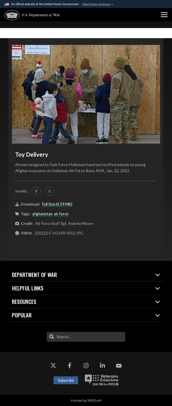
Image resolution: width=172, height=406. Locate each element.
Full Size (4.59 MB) (57, 204)
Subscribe (66, 380)
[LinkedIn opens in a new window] (102, 365)
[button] (164, 14)
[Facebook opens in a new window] (69, 365)
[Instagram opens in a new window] (86, 365)
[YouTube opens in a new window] (118, 365)
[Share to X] (49, 191)
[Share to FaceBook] (36, 191)
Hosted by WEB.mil (86, 400)
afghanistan (42, 213)
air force (61, 213)
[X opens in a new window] (53, 365)
